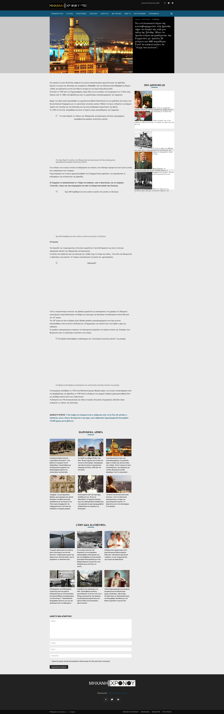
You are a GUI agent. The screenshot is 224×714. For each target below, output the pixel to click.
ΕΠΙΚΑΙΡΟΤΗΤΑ (57, 13)
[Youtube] (172, 3)
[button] (171, 14)
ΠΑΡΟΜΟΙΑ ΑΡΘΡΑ (91, 432)
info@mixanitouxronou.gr (117, 693)
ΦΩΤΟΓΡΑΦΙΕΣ (140, 13)
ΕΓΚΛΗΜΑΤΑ (154, 13)
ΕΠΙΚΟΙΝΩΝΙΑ (145, 712)
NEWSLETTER (156, 712)
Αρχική (137, 19)
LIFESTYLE (104, 13)
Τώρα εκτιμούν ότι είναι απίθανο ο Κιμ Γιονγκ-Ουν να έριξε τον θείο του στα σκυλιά (154, 122)
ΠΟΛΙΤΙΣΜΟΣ (81, 13)
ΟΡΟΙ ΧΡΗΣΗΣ (167, 712)
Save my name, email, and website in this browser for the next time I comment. (81, 661)
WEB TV (128, 13)
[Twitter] (168, 3)
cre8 (68, 712)
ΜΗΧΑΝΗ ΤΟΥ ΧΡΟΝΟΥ (130, 712)
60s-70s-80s (116, 13)
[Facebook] (165, 3)
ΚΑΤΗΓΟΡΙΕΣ (146, 19)
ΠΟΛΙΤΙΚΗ (93, 13)
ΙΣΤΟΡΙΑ (69, 13)
